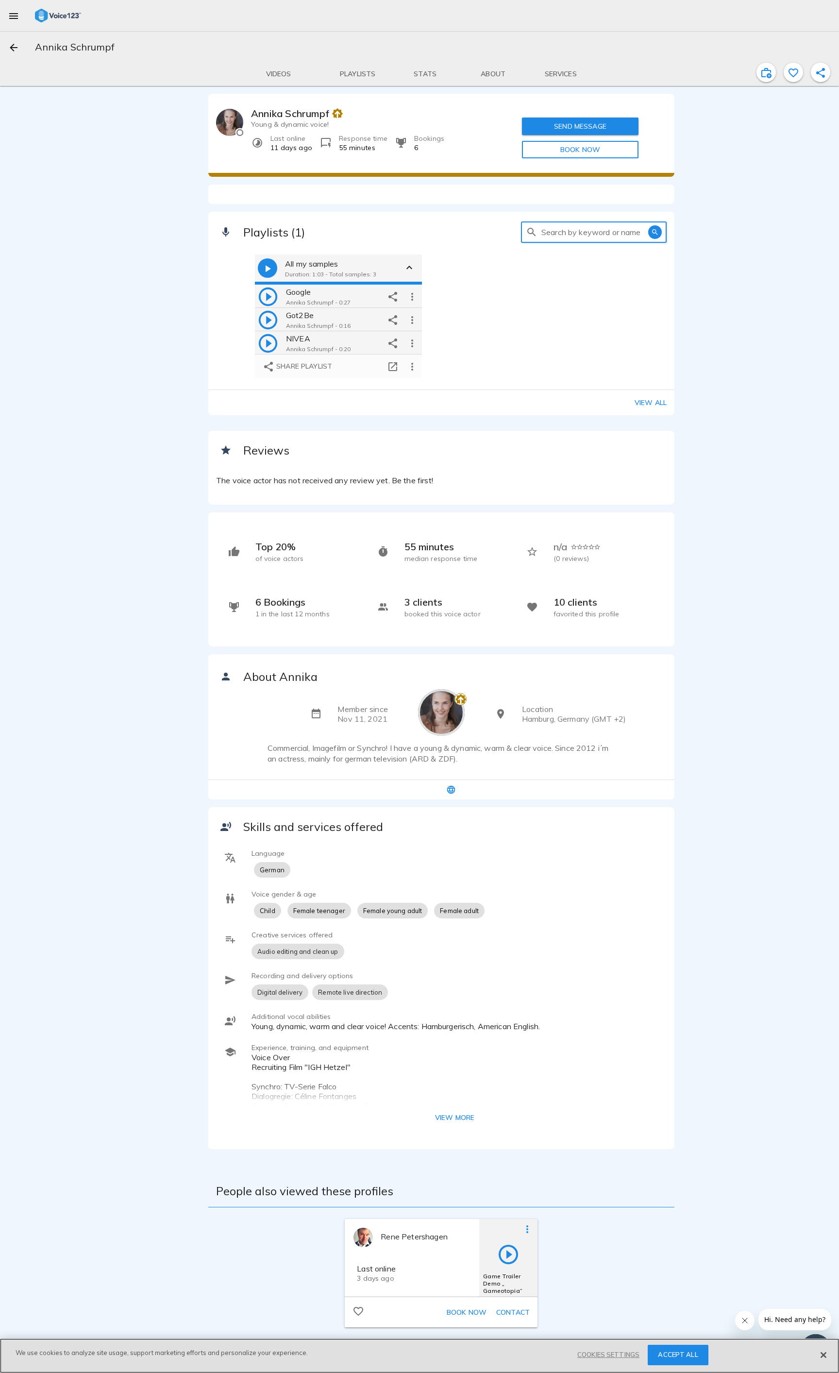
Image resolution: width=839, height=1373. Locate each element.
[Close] (823, 1355)
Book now (467, 1312)
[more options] (412, 296)
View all (651, 402)
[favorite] (793, 72)
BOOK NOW (580, 149)
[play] (268, 296)
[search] (531, 232)
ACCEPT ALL (678, 1354)
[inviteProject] (766, 72)
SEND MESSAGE (580, 126)
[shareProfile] (820, 72)
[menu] (13, 15)
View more (454, 1117)
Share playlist (303, 366)
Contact (513, 1312)
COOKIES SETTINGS (608, 1354)
